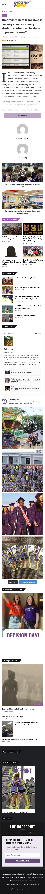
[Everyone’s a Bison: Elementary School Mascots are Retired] (12, 252)
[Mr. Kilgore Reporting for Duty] (7, 318)
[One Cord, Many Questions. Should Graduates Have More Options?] (7, 299)
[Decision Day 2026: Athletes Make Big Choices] (33, 252)
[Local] (22, 4)
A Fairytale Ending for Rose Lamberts (27, 287)
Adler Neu (9, 349)
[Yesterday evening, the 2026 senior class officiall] (22, 514)
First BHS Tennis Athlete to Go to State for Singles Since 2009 (28, 307)
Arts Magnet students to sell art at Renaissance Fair (19, 739)
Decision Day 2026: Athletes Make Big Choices (33, 261)
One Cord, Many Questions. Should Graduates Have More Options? (27, 297)
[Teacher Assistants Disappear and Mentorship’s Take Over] (7, 729)
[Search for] (6, 5)
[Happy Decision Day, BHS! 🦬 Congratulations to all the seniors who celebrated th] (22, 615)
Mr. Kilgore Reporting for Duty (25, 315)
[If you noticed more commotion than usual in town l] (22, 428)
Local (10, 11)
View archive (38, 333)
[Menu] (3, 5)
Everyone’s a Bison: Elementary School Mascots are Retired (11, 262)
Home (5, 11)
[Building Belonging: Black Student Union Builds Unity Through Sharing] (33, 229)
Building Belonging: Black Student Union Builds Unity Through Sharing (32, 239)
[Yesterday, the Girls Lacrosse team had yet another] (22, 471)
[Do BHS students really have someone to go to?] (12, 229)
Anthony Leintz (9, 37)
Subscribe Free (22, 861)
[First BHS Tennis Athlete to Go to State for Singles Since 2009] (7, 309)
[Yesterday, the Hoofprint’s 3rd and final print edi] (22, 558)
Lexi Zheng (21, 37)
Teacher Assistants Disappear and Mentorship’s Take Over (26, 723)
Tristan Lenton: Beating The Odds (26, 278)
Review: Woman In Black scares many (18, 708)
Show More (22, 115)
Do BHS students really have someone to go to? (11, 238)
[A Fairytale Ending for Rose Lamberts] (7, 290)
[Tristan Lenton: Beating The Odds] (7, 281)
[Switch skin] (10, 5)
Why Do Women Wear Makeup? (12, 716)
